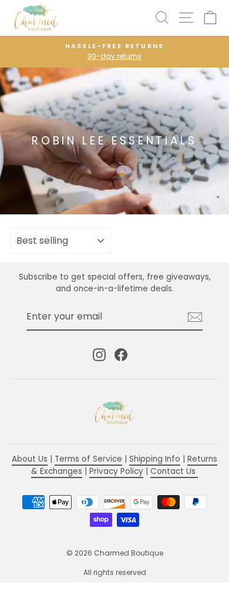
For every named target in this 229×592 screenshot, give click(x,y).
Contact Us (174, 471)
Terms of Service (88, 459)
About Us (30, 459)
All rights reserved (114, 572)
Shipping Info (154, 459)
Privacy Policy (116, 471)
